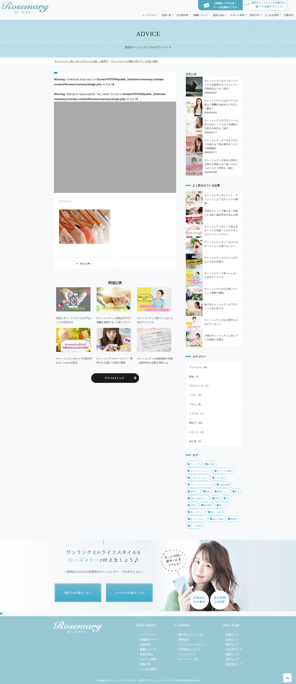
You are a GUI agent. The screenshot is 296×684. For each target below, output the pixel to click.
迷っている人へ (197, 518)
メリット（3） (197, 432)
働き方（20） (196, 422)
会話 (208, 491)
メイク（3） (196, 395)
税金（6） (194, 376)
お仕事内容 (182, 15)
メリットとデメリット (201, 484)
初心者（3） (196, 441)
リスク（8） (196, 404)
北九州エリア (234, 649)
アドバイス (195, 464)
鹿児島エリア (234, 664)
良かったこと (196, 512)
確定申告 (207, 505)
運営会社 (183, 639)
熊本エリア (232, 659)
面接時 (233, 518)
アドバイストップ (114, 378)
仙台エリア (232, 639)
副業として (222, 491)
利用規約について (189, 649)
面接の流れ (219, 15)
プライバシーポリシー (192, 644)
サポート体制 (237, 15)
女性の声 (254, 15)
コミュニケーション (200, 470)
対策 (216, 498)
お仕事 (211, 464)
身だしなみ (215, 512)
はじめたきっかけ (199, 477)
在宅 (237, 491)
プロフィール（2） (199, 385)
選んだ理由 (217, 518)
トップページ (149, 15)
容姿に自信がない (199, 498)
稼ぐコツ (223, 505)
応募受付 (288, 15)
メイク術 (218, 477)
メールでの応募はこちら (129, 593)
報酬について (200, 15)
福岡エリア (232, 654)
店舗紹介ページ (149, 639)
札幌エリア (232, 634)
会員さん (194, 491)
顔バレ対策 (195, 525)
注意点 (193, 505)
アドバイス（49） (199, 367)
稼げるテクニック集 (190, 634)
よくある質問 (271, 15)
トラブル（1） (197, 413)
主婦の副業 (224, 484)
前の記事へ (85, 263)
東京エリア (232, 644)
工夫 (228, 498)
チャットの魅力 (224, 470)
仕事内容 (145, 644)
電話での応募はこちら (78, 593)
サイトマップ (186, 654)
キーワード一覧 (188, 659)
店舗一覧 (166, 15)
